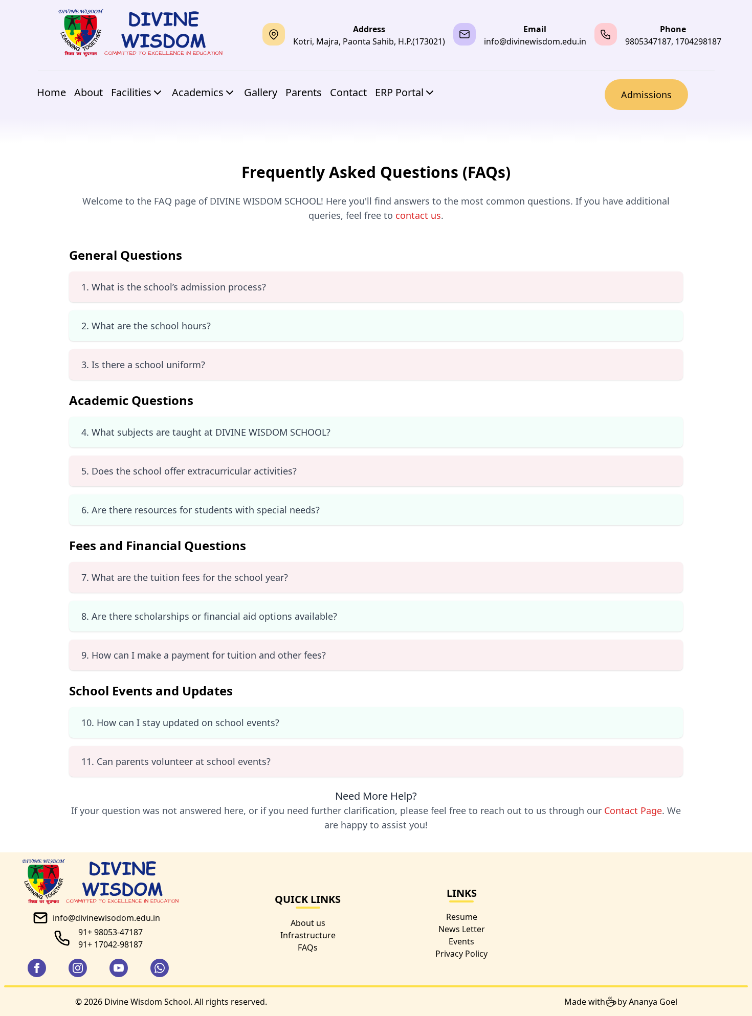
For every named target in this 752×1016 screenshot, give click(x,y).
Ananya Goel (653, 1001)
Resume (461, 916)
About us (308, 923)
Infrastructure (308, 935)
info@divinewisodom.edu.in (106, 917)
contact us (418, 215)
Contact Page (633, 810)
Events (461, 941)
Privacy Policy (461, 953)
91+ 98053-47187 (110, 932)
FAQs (308, 947)
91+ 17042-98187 (110, 944)
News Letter (461, 929)
